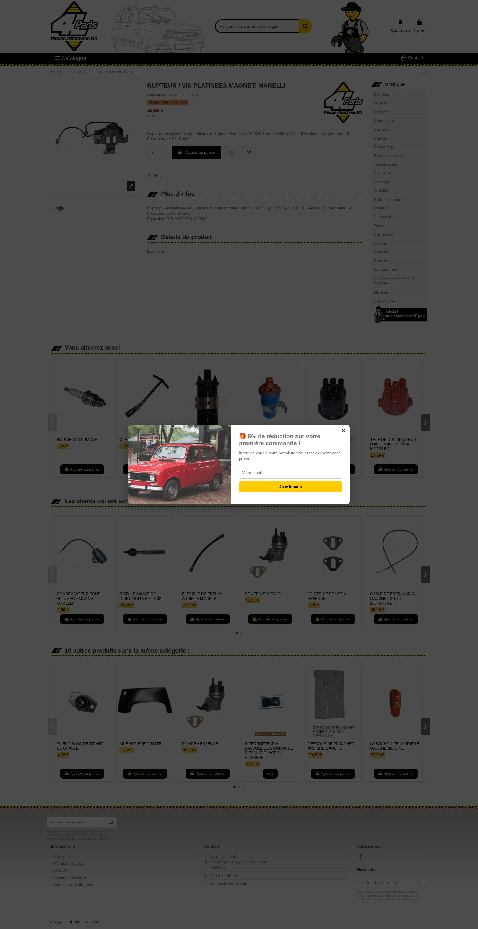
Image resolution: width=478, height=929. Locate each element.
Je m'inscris (290, 486)
